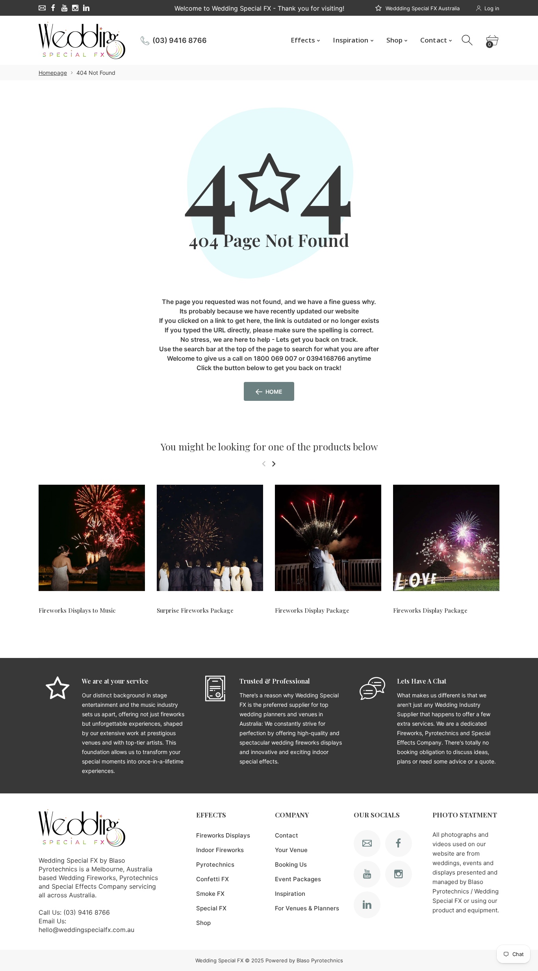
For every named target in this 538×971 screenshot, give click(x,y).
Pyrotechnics (215, 864)
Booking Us (291, 864)
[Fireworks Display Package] (328, 537)
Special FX (211, 908)
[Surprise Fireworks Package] (210, 537)
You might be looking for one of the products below (269, 446)
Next (273, 463)
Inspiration (290, 893)
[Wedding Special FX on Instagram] (75, 7)
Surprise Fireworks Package (195, 610)
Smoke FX (210, 893)
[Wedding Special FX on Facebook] (53, 7)
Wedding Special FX (219, 960)
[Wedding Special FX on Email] (42, 7)
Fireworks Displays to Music (77, 610)
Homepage (53, 72)
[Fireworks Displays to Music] (92, 537)
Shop (203, 923)
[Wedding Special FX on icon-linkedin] (86, 7)
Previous (263, 463)
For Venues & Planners (307, 908)
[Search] (468, 40)
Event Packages (298, 879)
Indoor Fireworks (220, 850)
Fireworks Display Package (312, 610)
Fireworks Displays (223, 835)
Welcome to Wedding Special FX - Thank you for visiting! (259, 8)
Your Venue (291, 850)
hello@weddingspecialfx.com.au (86, 930)
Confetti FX (212, 879)
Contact (286, 835)
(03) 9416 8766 (179, 40)
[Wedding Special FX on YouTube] (64, 7)
